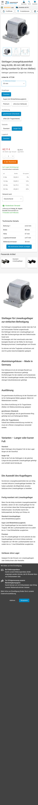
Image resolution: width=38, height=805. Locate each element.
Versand (14, 151)
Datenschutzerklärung (8, 594)
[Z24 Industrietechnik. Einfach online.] (11, 2)
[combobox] (13, 83)
